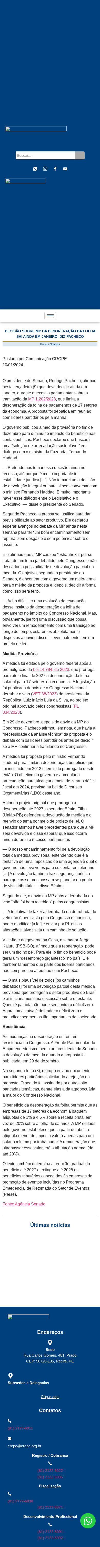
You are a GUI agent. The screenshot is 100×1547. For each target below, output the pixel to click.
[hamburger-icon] (50, 315)
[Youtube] (65, 168)
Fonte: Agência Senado (24, 1204)
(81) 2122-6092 (50, 1538)
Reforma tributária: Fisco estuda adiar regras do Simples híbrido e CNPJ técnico (50, 1288)
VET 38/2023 (44, 694)
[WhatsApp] (35, 168)
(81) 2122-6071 (50, 1507)
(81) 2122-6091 (50, 1532)
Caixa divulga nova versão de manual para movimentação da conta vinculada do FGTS (39, 1266)
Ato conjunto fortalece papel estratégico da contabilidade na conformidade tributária (49, 1254)
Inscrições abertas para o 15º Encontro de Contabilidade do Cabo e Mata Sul (49, 1243)
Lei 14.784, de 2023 (50, 669)
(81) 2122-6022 (50, 1470)
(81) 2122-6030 (20, 1501)
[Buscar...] (80, 155)
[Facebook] (55, 168)
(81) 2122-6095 (50, 1477)
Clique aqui (50, 1397)
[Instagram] (45, 168)
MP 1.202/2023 (42, 399)
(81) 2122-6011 (20, 1428)
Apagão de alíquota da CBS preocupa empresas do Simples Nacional (45, 1277)
